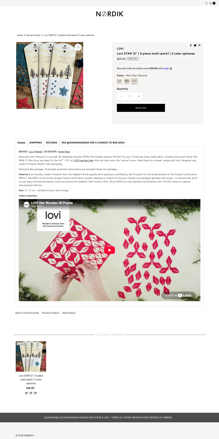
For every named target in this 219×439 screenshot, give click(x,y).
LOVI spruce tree (83, 160)
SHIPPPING (35, 142)
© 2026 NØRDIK (24, 435)
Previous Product (50, 313)
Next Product (69, 313)
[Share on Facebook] (191, 45)
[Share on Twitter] (195, 45)
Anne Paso (64, 151)
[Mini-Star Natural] (35, 393)
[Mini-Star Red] (26, 393)
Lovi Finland (35, 151)
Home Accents (33, 35)
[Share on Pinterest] (199, 45)
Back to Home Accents (27, 313)
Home (20, 35)
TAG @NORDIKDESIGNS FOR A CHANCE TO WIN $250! (93, 142)
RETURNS (51, 142)
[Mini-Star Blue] (31, 393)
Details (21, 142)
